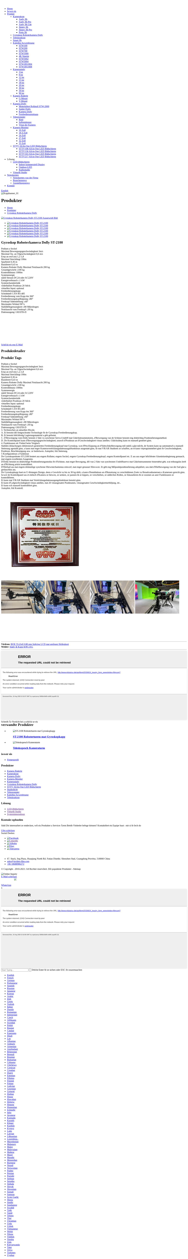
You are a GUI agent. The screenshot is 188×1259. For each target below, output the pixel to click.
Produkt (10, 14)
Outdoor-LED (25, 167)
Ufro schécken (8, 830)
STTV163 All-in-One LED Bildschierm (37, 154)
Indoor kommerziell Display (32, 164)
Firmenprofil (13, 759)
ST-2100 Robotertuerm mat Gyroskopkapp (39, 736)
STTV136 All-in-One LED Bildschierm (37, 151)
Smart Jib (17, 40)
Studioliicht (12, 789)
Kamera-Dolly (19, 103)
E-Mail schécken (9, 876)
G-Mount (23, 98)
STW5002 (23, 59)
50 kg (21, 90)
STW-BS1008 (25, 66)
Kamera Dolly (25, 111)
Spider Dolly (25, 109)
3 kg (21, 72)
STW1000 (23, 53)
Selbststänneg (25, 122)
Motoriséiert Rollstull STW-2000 (34, 106)
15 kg (21, 80)
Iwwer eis (11, 11)
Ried (21, 119)
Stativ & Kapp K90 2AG (21, 647)
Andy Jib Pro (25, 22)
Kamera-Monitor (20, 127)
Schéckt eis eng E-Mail (12, 344)
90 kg (21, 93)
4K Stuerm (24, 56)
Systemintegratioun (16, 814)
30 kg (21, 88)
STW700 (23, 51)
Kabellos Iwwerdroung (23, 43)
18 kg (21, 82)
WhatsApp (6, 885)
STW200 (23, 48)
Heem (10, 8)
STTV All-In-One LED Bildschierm (30, 146)
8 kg (21, 74)
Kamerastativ (19, 69)
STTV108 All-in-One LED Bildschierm (37, 148)
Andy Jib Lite (25, 24)
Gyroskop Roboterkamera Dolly (28, 35)
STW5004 (23, 61)
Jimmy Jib (23, 27)
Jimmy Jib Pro (25, 29)
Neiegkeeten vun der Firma (25, 177)
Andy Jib (23, 19)
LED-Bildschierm (21, 162)
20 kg (21, 85)
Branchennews (20, 180)
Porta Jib (23, 32)
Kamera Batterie (20, 96)
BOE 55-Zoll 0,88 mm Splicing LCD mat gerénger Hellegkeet (40, 644)
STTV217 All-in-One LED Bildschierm (37, 156)
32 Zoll (22, 140)
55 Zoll (22, 143)
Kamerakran (18, 16)
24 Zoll (22, 135)
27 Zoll (22, 138)
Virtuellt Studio (20, 172)
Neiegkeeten (13, 175)
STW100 (23, 45)
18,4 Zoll (23, 133)
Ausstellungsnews (21, 183)
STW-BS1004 (25, 64)
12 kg (21, 77)
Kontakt (11, 185)
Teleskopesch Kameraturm (29, 748)
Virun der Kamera (27, 125)
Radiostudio (24, 170)
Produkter (11, 210)
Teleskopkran (19, 37)
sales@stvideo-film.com (18, 861)
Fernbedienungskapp (28, 114)
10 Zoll (22, 130)
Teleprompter (19, 117)
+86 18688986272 (15, 864)
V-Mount (23, 101)
